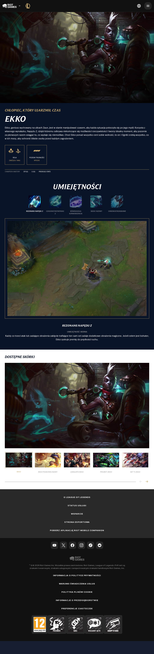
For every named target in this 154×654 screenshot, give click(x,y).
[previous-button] (140, 481)
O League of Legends (77, 497)
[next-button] (146, 481)
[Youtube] (54, 545)
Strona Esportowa (77, 522)
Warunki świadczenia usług (77, 583)
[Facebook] (72, 545)
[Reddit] (99, 545)
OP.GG (25, 172)
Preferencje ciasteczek (77, 608)
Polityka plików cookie (77, 592)
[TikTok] (90, 545)
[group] (76, 205)
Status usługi (77, 505)
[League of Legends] (28, 6)
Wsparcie (77, 514)
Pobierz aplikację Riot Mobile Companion (77, 530)
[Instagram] (81, 545)
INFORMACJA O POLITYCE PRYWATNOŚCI (77, 575)
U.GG (33, 172)
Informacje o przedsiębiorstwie (77, 600)
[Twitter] (63, 545)
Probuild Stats (45, 172)
